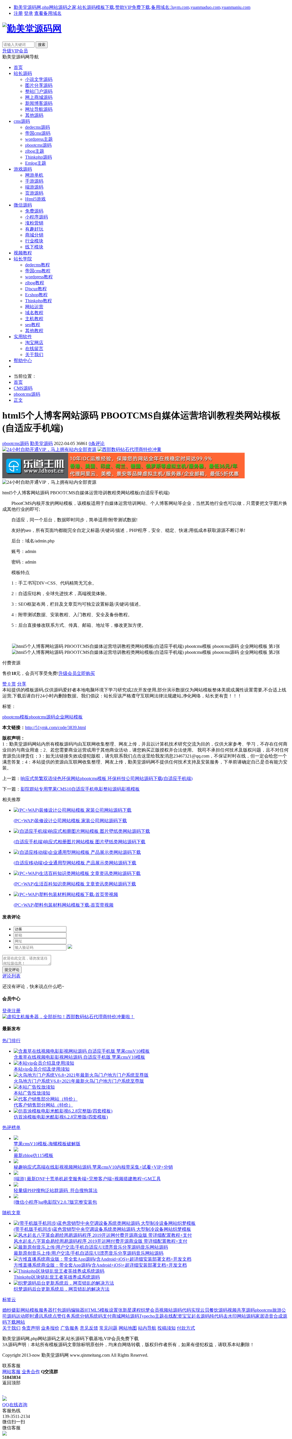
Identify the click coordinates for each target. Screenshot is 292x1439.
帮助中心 (23, 360)
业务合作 (31, 1371)
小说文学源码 (38, 79)
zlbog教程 (34, 282)
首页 (18, 67)
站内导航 (147, 1328)
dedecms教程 (37, 264)
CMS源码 (23, 388)
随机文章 (11, 1212)
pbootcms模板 (15, 717)
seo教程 (32, 324)
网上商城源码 (38, 97)
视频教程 (23, 252)
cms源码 (22, 121)
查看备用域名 (48, 13)
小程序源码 (36, 217)
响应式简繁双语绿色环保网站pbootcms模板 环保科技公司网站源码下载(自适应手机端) (106, 778)
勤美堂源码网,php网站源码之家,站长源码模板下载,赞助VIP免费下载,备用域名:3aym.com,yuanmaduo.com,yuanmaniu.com (132, 7)
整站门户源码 (38, 91)
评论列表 (11, 975)
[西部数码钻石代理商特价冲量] (129, 449)
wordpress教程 (39, 276)
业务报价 (50, 1328)
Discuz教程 (36, 288)
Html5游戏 (35, 199)
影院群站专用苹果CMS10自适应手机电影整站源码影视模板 (80, 789)
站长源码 (23, 73)
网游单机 (34, 175)
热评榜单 (11, 1127)
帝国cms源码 (37, 133)
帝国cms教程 (37, 270)
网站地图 (128, 1328)
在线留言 (34, 348)
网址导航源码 (38, 109)
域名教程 (34, 312)
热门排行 (11, 1040)
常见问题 (108, 1328)
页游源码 (34, 193)
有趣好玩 (34, 228)
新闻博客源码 (38, 103)
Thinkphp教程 (38, 300)
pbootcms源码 (38, 145)
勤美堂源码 (41, 443)
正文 (18, 400)
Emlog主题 (35, 163)
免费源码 (34, 211)
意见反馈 (89, 1328)
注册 (18, 13)
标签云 (9, 1299)
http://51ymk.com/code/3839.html (55, 727)
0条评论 (97, 443)
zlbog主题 (34, 151)
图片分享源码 (38, 85)
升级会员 (67, 673)
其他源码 (34, 115)
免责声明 (31, 1328)
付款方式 (186, 1328)
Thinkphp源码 (38, 157)
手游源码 (34, 181)
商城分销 (34, 234)
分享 (21, 683)
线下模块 (34, 246)
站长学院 (23, 258)
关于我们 (34, 354)
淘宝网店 (34, 342)
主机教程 (34, 318)
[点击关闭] (2, 1393)
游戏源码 (23, 169)
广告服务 (69, 1328)
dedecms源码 (37, 127)
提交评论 (12, 970)
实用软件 (23, 336)
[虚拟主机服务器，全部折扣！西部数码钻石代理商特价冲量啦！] (68, 1016)
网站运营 (34, 306)
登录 (28, 13)
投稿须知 (166, 1328)
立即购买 (86, 673)
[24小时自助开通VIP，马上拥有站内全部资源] (49, 449)
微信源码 (23, 205)
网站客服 (11, 1371)
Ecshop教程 (36, 294)
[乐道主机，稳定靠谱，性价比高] (123, 476)
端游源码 (34, 187)
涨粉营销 (34, 223)
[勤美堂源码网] (32, 28)
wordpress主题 (39, 139)
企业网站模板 (69, 717)
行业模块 (34, 240)
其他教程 (34, 330)
